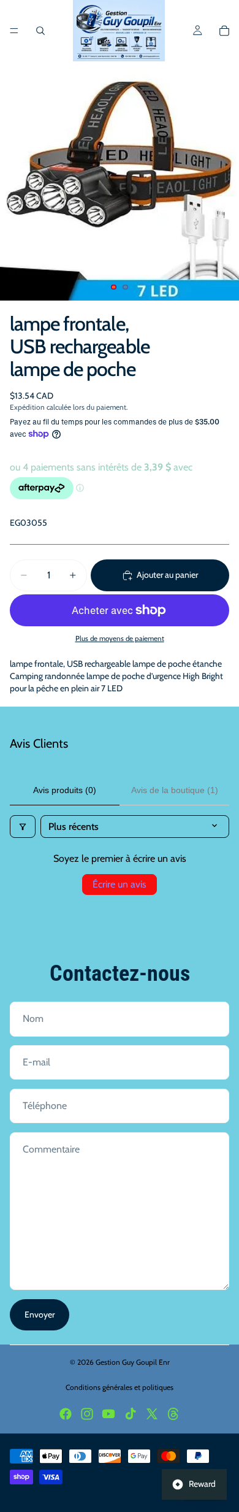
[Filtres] (23, 826)
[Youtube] (108, 1413)
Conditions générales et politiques (119, 1387)
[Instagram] (87, 1413)
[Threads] (173, 1413)
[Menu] (14, 31)
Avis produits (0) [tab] (64, 790)
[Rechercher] (40, 30)
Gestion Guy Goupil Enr (133, 1362)
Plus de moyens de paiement (119, 638)
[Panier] (224, 30)
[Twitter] (152, 1413)
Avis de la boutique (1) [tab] (174, 790)
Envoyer (40, 1314)
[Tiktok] (130, 1413)
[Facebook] (65, 1413)
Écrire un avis (119, 884)
